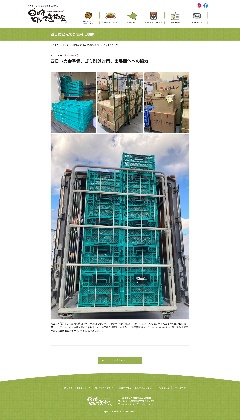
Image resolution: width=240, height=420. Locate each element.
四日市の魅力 (125, 387)
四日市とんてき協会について (77, 387)
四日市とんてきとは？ (105, 387)
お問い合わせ (180, 387)
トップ (57, 387)
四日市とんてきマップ (145, 387)
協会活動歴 (164, 387)
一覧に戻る (120, 360)
